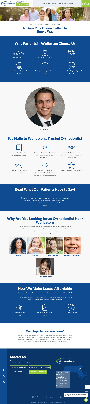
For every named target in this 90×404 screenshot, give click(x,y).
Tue (57, 380)
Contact (71, 3)
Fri (56, 385)
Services (54, 3)
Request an (85, 4)
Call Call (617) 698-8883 (19, 367)
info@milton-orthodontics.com (39, 367)
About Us (48, 3)
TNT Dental (63, 402)
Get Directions (19, 371)
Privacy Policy (50, 402)
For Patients (60, 3)
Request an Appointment (38, 371)
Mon (57, 378)
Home (43, 3)
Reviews (66, 3)
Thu (57, 383)
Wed (57, 381)
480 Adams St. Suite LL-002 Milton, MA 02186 (22, 2)
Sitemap (45, 402)
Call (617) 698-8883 (23, 4)
